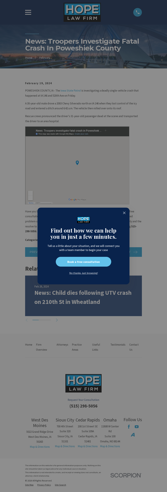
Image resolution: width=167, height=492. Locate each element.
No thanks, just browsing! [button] (83, 273)
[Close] (124, 212)
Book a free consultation (83, 262)
